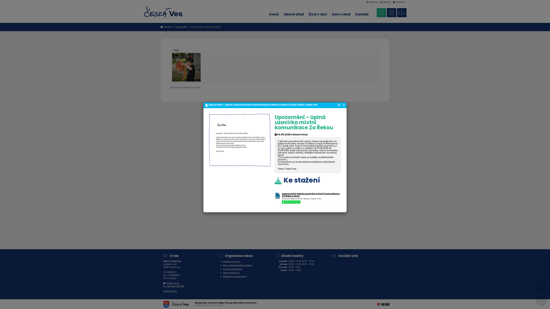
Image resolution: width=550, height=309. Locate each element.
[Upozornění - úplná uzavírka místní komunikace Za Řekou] (239, 164)
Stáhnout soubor (292, 202)
